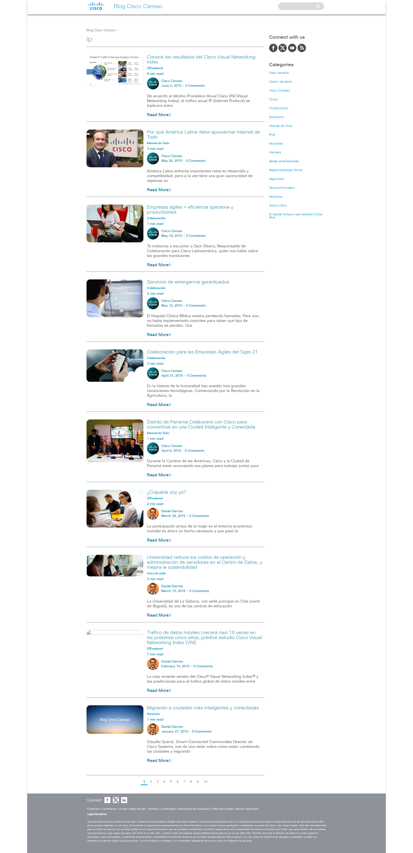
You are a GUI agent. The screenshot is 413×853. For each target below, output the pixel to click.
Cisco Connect (279, 90)
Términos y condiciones (162, 809)
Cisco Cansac (172, 81)
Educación (276, 117)
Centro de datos (280, 81)
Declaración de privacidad (193, 809)
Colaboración (278, 108)
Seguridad (276, 179)
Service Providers (281, 188)
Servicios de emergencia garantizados (188, 282)
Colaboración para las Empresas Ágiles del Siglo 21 (202, 352)
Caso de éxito (279, 73)
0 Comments (195, 85)
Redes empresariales (284, 161)
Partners (275, 152)
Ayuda (123, 809)
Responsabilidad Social (285, 170)
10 (205, 781)
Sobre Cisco (278, 205)
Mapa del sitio (137, 809)
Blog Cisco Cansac (101, 30)
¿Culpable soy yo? (166, 492)
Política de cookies (222, 809)
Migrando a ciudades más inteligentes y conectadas (203, 708)
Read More (158, 115)
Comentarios (109, 809)
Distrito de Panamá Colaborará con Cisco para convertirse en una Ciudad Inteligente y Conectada (201, 424)
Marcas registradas (247, 809)
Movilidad (276, 143)
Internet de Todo (281, 126)
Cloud (273, 99)
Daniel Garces (172, 511)
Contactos (93, 809)
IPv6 (272, 134)
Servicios (275, 196)
